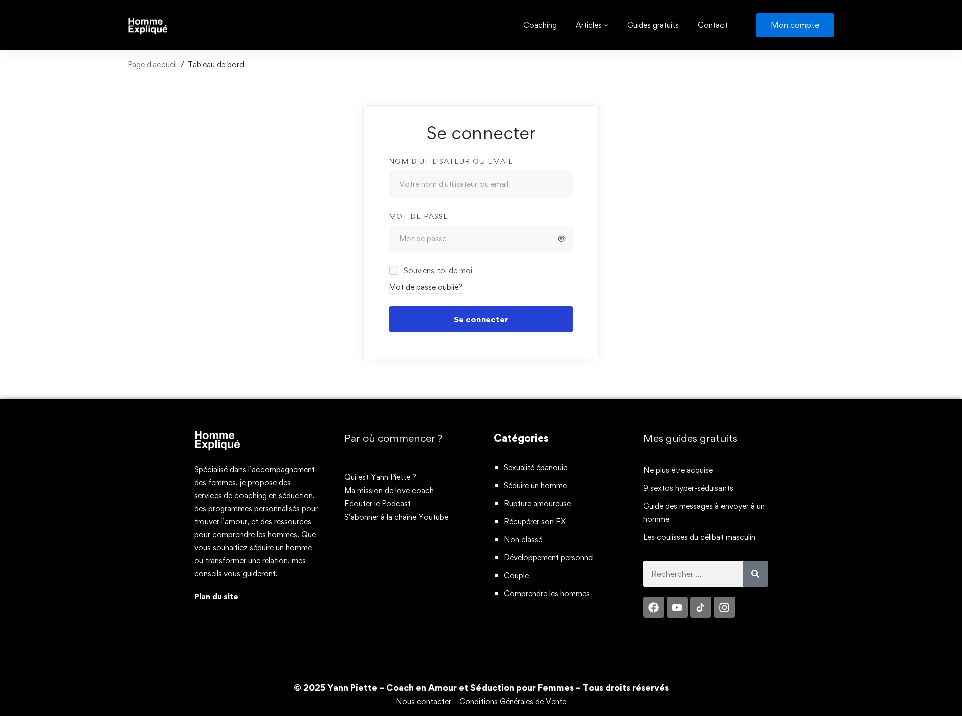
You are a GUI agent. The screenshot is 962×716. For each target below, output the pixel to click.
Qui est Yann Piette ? (380, 477)
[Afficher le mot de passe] (561, 239)
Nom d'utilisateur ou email (451, 161)
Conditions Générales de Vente (512, 701)
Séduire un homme (535, 485)
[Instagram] (724, 607)
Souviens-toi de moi (437, 270)
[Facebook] (653, 607)
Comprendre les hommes (547, 593)
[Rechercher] (755, 574)
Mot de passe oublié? (425, 287)
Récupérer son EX (535, 521)
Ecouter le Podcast (377, 503)
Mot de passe (418, 216)
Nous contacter (423, 701)
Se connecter (481, 319)
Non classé (523, 539)
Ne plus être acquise (678, 470)
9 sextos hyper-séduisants (688, 488)
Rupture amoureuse (537, 503)
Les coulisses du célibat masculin (699, 537)
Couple (516, 575)
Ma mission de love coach (389, 490)
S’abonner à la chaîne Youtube (396, 517)
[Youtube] (677, 607)
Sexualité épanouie (535, 467)
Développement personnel (549, 557)
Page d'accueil (152, 64)
